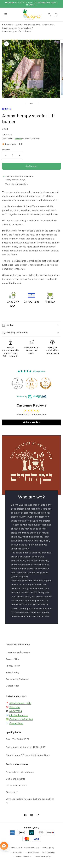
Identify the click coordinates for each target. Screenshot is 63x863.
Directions (14, 707)
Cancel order (12, 686)
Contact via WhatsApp (21, 719)
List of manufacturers (16, 785)
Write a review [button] (31, 422)
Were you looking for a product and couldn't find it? (30, 801)
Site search (11, 792)
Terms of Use (12, 659)
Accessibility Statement (17, 679)
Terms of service (32, 852)
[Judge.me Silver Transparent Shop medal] (17, 383)
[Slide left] (25, 103)
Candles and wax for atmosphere (16, 28)
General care (48, 25)
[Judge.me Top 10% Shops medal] (45, 383)
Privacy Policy (13, 666)
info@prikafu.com (18, 715)
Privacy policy (17, 852)
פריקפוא (19, 848)
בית (3, 25)
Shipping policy (48, 852)
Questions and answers (18, 652)
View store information (16, 184)
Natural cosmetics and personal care (23, 25)
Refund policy (48, 848)
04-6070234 (15, 711)
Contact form (16, 723)
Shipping (18, 138)
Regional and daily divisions (20, 772)
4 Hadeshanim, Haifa (20, 703)
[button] (6, 14)
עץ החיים (6, 108)
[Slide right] (38, 103)
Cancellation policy (43, 857)
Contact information (23, 857)
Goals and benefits (15, 779)
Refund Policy (13, 672)
